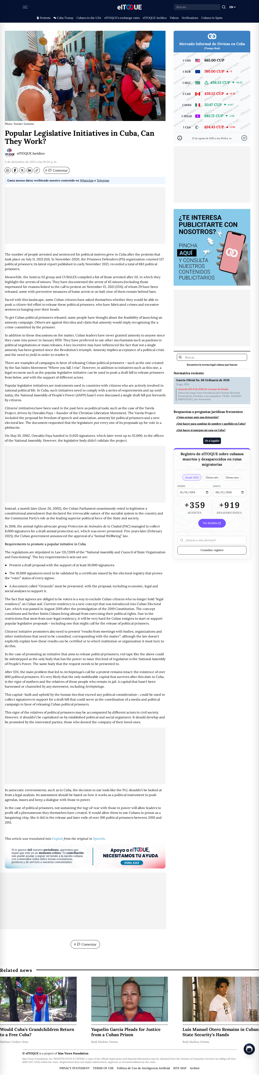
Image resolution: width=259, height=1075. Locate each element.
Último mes (232, 477)
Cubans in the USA (88, 18)
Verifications (190, 18)
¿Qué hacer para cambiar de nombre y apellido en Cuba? (211, 423)
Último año (212, 477)
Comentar (56, 170)
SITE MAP (180, 1068)
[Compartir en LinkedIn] (29, 170)
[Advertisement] (85, 215)
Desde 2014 (191, 477)
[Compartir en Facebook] (15, 170)
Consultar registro (212, 550)
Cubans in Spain (212, 18)
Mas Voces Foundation (73, 1053)
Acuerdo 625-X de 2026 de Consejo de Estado (203, 389)
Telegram (103, 180)
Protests (45, 18)
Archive (195, 1068)
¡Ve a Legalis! (212, 440)
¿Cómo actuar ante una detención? (197, 417)
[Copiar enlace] (37, 170)
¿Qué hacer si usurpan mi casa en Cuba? (201, 430)
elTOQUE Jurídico (155, 18)
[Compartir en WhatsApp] (8, 170)
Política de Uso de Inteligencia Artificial (143, 1068)
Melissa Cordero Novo (14, 1042)
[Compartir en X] (22, 170)
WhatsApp (86, 180)
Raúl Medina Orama (104, 1042)
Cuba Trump (65, 18)
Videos (174, 18)
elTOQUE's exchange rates (122, 18)
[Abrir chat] (249, 1049)
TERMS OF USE (103, 1068)
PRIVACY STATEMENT (74, 1068)
